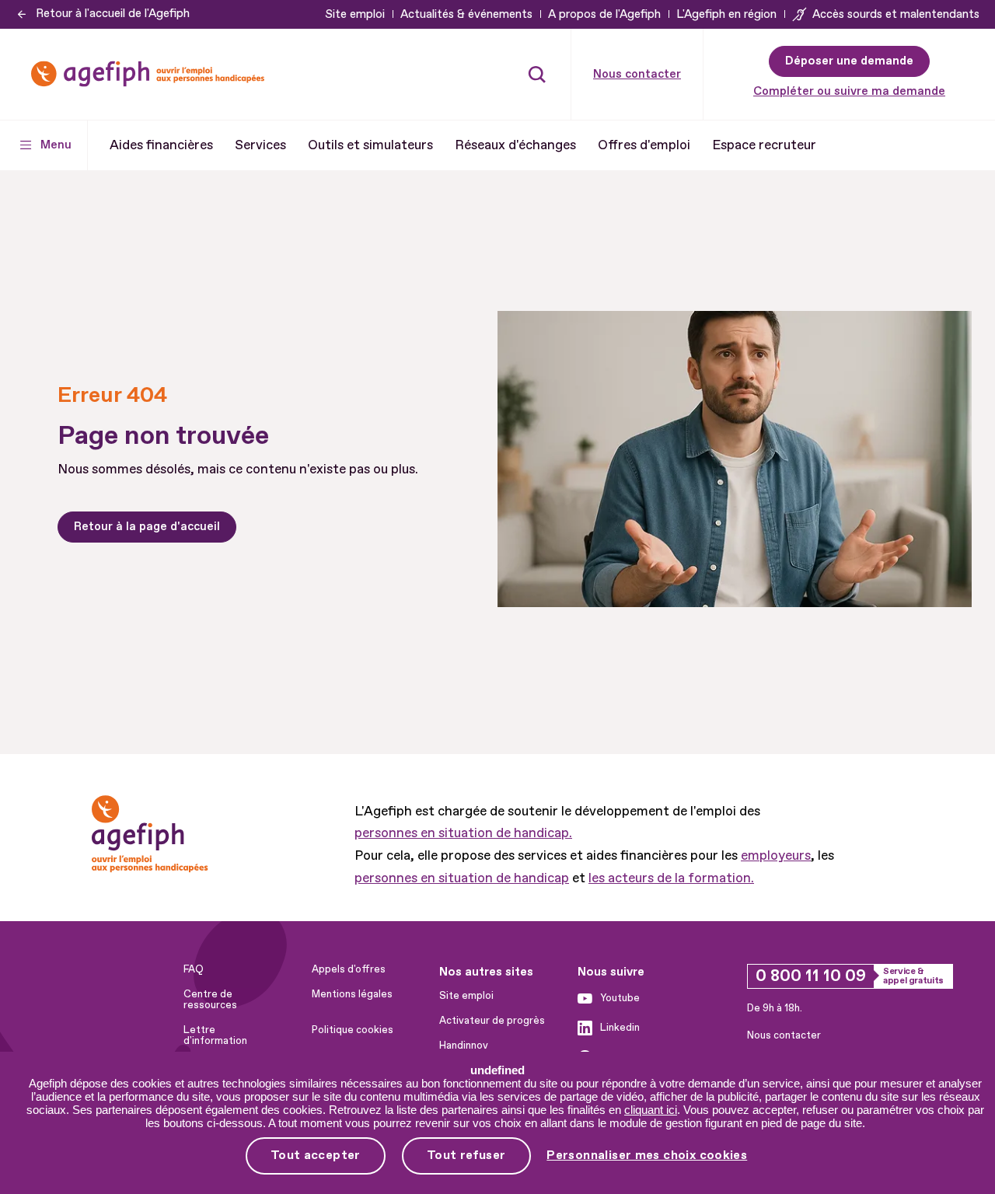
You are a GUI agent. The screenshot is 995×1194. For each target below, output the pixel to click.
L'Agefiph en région (726, 14)
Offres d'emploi (644, 145)
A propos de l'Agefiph (604, 14)
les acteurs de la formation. (671, 878)
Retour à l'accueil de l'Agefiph (113, 13)
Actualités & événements (466, 14)
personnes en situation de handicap (461, 878)
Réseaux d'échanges (515, 145)
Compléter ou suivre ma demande (849, 91)
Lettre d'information (215, 1035)
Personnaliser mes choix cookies (646, 1155)
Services (260, 145)
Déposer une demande (849, 61)
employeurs (776, 855)
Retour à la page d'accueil (147, 526)
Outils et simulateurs (370, 145)
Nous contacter (637, 74)
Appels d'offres (349, 969)
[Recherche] (537, 74)
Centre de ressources (210, 1000)
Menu (56, 145)
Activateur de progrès (492, 1020)
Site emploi (355, 14)
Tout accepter (316, 1155)
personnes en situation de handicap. (463, 833)
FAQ (193, 969)
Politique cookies (352, 1030)
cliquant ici (650, 1109)
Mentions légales (352, 994)
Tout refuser (466, 1155)
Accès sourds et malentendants (895, 14)
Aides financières (161, 145)
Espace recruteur (764, 145)
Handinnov (463, 1045)
